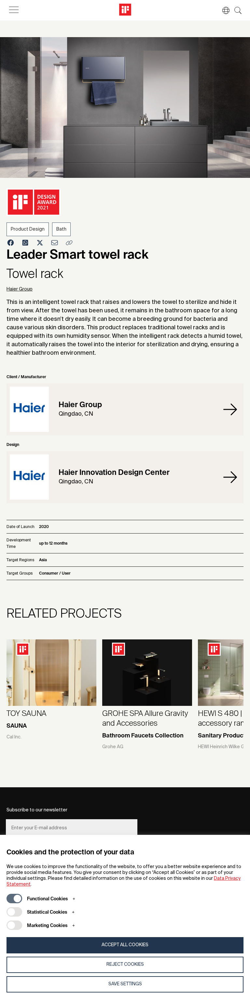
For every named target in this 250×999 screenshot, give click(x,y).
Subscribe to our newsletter (37, 810)
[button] (222, 10)
